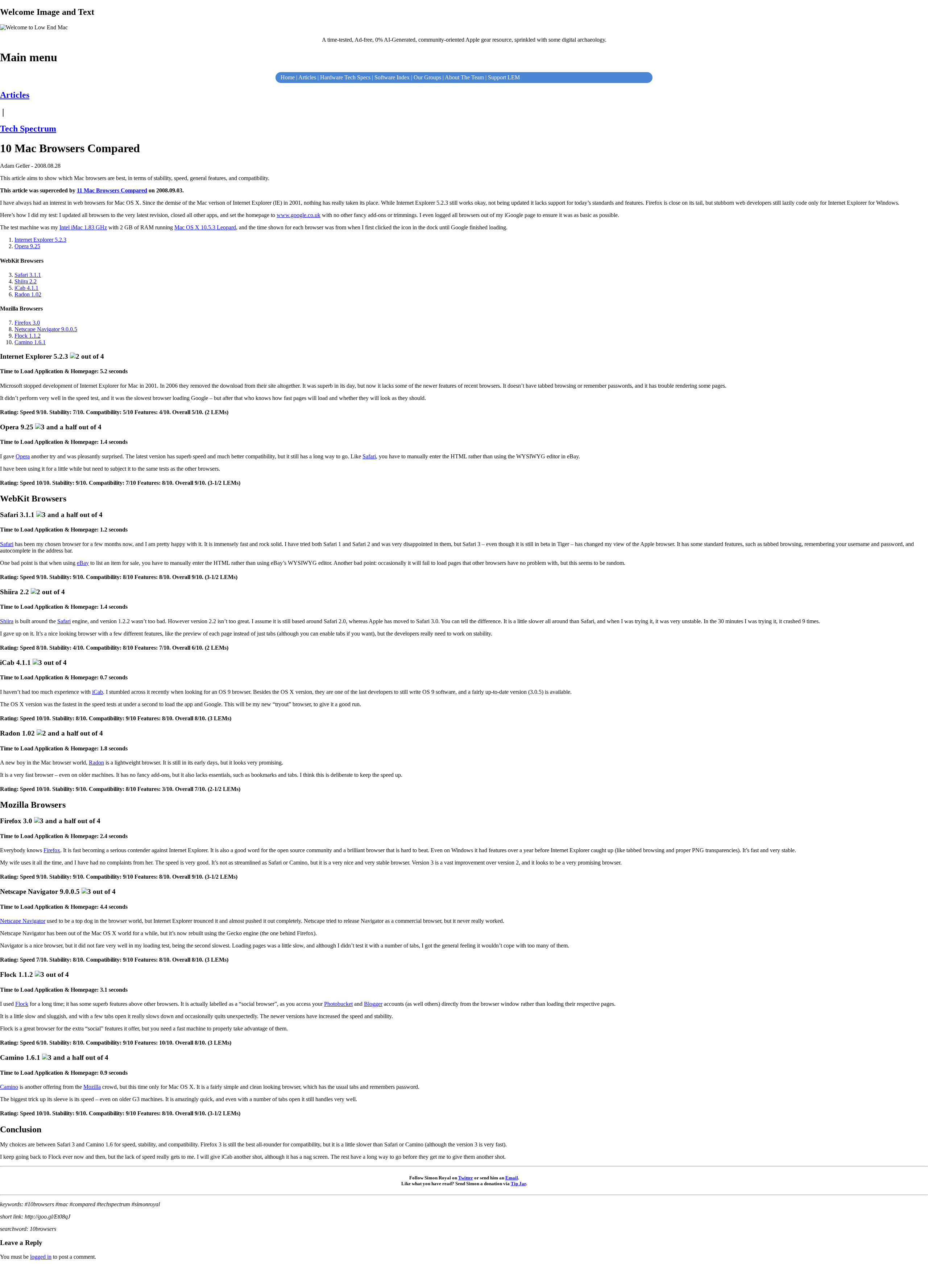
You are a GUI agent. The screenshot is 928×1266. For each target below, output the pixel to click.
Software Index (392, 77)
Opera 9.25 (27, 246)
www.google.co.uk (298, 215)
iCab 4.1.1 (26, 288)
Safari (369, 456)
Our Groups (427, 77)
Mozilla (92, 1087)
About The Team (464, 77)
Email (511, 1177)
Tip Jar (518, 1183)
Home (288, 77)
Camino (9, 1087)
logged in (40, 1257)
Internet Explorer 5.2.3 (40, 240)
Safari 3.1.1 (27, 275)
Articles (307, 77)
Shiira (6, 621)
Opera (23, 456)
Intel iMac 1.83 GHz (83, 227)
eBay (83, 563)
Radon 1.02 (27, 294)
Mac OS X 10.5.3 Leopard (205, 227)
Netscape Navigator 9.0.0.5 (45, 329)
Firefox (52, 850)
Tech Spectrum (28, 128)
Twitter (465, 1177)
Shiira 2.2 (25, 281)
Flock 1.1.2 (27, 336)
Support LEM (504, 77)
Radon (96, 762)
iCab (97, 692)
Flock (21, 1004)
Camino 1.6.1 (30, 342)
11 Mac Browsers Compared (112, 190)
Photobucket (338, 1004)
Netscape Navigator (22, 921)
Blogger (373, 1004)
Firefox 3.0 (27, 323)
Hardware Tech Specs (345, 77)
